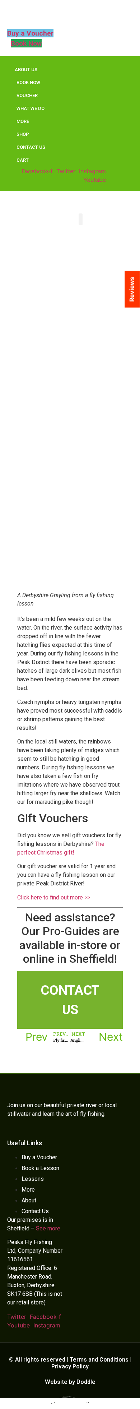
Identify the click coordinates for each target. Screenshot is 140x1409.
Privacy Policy (70, 1366)
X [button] (135, 1386)
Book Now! (70, 1400)
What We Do (31, 108)
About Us (26, 69)
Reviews (131, 289)
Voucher (27, 95)
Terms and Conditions (99, 1359)
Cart (23, 160)
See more (48, 1228)
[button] (81, 219)
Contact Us (31, 147)
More (23, 121)
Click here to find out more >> (53, 897)
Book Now (28, 82)
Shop (23, 134)
